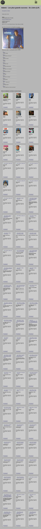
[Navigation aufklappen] (36, 3)
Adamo (4, 52)
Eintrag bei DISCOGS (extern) (6, 19)
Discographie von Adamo (6, 10)
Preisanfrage (5, 107)
